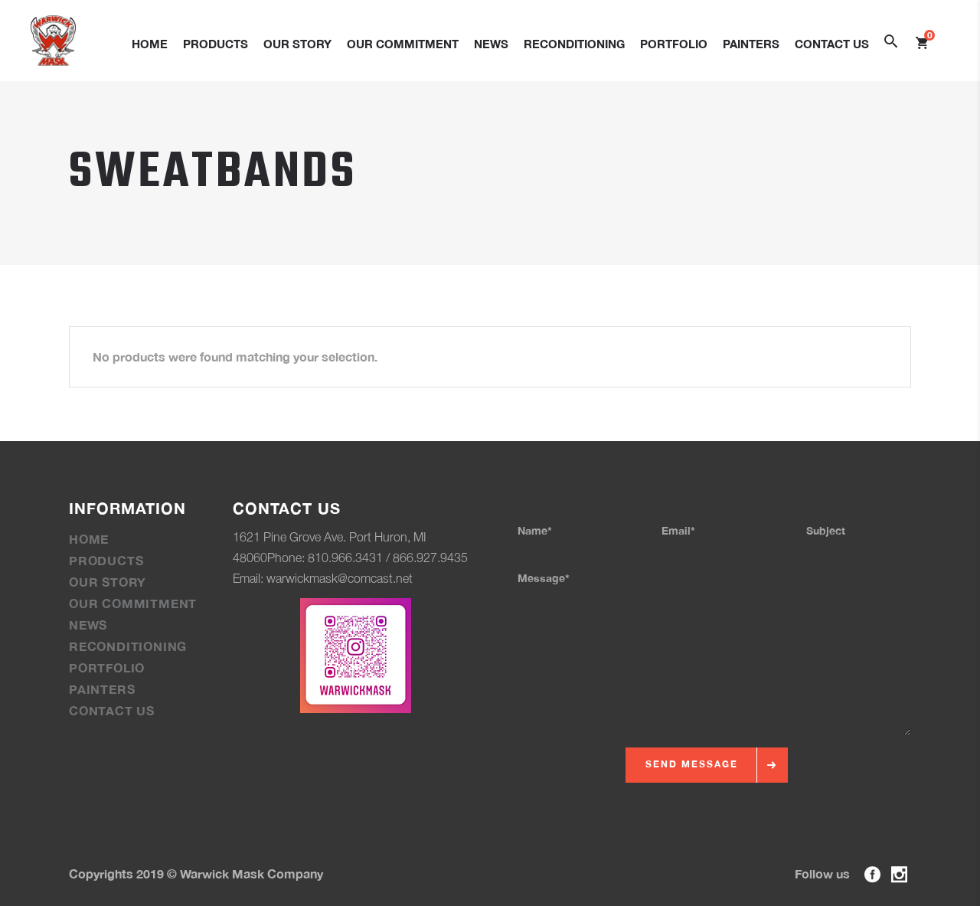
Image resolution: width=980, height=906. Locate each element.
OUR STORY (107, 581)
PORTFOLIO (107, 667)
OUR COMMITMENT (133, 603)
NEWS (88, 624)
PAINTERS (102, 689)
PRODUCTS (106, 560)
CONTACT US (112, 710)
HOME (89, 538)
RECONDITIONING (128, 646)
